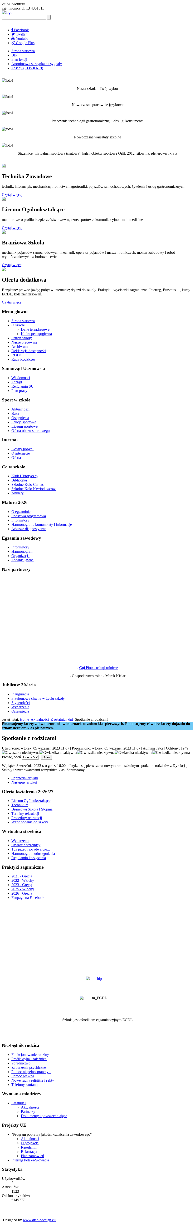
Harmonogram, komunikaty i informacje (41, 524)
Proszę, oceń (11, 757)
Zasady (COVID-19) (27, 68)
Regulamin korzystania (28, 858)
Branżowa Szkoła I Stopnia (32, 809)
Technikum (19, 805)
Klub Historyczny (24, 476)
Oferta (16, 458)
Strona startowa (23, 51)
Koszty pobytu (22, 449)
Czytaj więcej (12, 195)
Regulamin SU (22, 386)
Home (24, 719)
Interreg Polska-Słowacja (30, 1160)
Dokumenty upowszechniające (44, 1116)
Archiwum (19, 346)
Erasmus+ (18, 1103)
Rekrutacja (29, 1152)
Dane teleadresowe (35, 329)
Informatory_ (21, 547)
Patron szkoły (21, 338)
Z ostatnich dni (62, 719)
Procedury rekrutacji (26, 818)
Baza (15, 413)
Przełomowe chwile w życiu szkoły (38, 698)
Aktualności (20, 409)
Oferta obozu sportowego (30, 431)
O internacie (20, 453)
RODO (17, 355)
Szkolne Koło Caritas (27, 484)
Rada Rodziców (23, 359)
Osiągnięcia (20, 418)
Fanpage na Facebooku (28, 898)
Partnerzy (28, 1111)
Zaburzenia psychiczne (28, 1067)
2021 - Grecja (21, 876)
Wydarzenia (20, 707)
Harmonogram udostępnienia (33, 853)
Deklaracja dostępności (28, 351)
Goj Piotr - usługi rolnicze (98, 668)
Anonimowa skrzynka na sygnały (36, 64)
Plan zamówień (32, 1156)
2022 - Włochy (22, 880)
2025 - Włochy (22, 889)
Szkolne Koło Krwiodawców (33, 489)
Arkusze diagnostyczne (28, 529)
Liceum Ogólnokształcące (30, 801)
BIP (14, 55)
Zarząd (16, 382)
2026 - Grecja (21, 893)
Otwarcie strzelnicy (25, 845)
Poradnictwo (20, 1063)
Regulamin (29, 1147)
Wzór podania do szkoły (29, 822)
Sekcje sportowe (23, 422)
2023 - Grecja (21, 885)
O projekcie (30, 1143)
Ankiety (17, 493)
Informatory (20, 520)
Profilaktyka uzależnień (29, 1059)
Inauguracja (20, 694)
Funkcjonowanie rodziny (30, 1055)
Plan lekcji (19, 59)
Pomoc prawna (22, 1076)
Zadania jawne (22, 560)
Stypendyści (20, 703)
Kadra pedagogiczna (36, 334)
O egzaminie (20, 512)
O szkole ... (20, 325)
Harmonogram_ (23, 551)
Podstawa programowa (28, 516)
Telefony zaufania (24, 1085)
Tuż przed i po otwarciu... (30, 849)
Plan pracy (19, 391)
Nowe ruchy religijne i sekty (32, 1080)
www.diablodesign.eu (39, 1220)
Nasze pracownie (24, 342)
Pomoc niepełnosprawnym (31, 1072)
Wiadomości (20, 378)
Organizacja (20, 556)
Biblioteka (19, 480)
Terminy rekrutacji (25, 813)
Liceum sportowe (24, 426)
